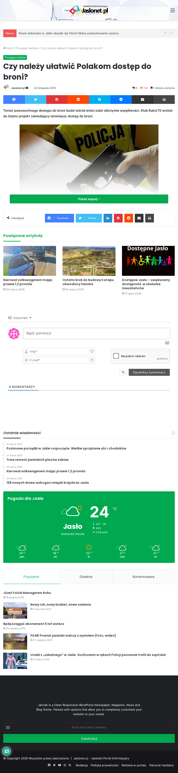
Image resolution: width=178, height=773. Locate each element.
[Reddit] (78, 99)
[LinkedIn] (108, 218)
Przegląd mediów (27, 48)
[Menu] (172, 12)
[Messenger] (121, 99)
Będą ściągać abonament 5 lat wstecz (33, 624)
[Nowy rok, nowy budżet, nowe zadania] (15, 610)
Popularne (31, 577)
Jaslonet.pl (18, 88)
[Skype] (99, 99)
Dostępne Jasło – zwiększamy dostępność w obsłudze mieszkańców (146, 284)
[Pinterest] (57, 99)
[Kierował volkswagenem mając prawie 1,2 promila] (29, 261)
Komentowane (144, 577)
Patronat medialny (161, 765)
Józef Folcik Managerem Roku (27, 593)
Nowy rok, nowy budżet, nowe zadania (60, 604)
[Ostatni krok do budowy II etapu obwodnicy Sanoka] (89, 261)
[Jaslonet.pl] (89, 10)
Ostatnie (86, 577)
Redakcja (82, 765)
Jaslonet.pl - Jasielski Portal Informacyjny (101, 758)
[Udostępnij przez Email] (142, 99)
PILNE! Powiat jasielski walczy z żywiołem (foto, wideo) (73, 635)
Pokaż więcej (88, 199)
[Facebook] (14, 99)
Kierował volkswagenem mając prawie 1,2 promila (28, 282)
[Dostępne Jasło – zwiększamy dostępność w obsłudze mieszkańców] (148, 261)
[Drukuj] (164, 99)
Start (9, 48)
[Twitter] (35, 99)
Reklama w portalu (134, 765)
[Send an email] (27, 88)
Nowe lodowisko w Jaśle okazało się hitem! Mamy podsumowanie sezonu (69, 30)
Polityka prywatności (105, 765)
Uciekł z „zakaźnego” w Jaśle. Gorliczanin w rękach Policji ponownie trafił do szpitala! (98, 655)
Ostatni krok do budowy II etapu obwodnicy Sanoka (88, 282)
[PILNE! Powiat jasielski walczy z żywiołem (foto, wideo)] (15, 641)
